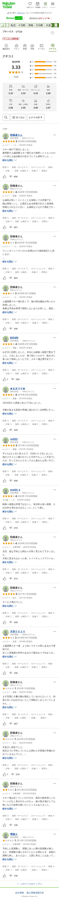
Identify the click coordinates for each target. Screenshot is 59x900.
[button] (19, 136)
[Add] (52, 33)
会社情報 (19, 892)
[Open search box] (6, 117)
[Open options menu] (54, 135)
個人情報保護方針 (35, 892)
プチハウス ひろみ (12, 31)
